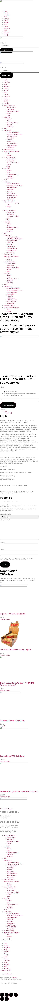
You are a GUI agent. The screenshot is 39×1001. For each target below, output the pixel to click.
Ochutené (10, 109)
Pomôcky (10, 126)
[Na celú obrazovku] (7, 995)
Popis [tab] (5, 411)
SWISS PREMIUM (12, 136)
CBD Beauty (11, 142)
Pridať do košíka (8, 405)
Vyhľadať (3, 43)
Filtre (8, 121)
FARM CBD (10, 138)
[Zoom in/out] (2, 995)
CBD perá (10, 125)
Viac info (3, 726)
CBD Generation (12, 144)
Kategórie (7, 15)
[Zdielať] (11, 995)
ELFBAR (9, 155)
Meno (2, 542)
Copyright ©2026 (5, 970)
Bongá (9, 119)
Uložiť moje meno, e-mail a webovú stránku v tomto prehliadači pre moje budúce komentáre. (16, 559)
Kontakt (6, 22)
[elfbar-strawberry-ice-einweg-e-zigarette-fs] (19, 337)
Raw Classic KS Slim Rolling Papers (15, 649)
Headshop (7, 117)
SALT (8, 153)
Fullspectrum (11, 107)
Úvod (5, 11)
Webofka (14, 978)
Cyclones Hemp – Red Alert (12, 720)
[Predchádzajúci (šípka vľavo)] (2, 999)
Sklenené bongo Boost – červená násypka (19, 791)
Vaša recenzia (5, 520)
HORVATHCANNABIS (13, 132)
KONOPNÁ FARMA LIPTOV (14, 134)
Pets (8, 115)
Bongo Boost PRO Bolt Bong (12, 756)
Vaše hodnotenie (6, 514)
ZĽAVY (5, 128)
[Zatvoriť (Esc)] (16, 995)
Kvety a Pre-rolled (13, 111)
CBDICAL (10, 140)
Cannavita (10, 147)
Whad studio (8, 974)
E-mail (2, 549)
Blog (5, 953)
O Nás (5, 17)
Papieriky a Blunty (12, 123)
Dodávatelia (7, 130)
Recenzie (6, 19)
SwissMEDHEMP (11, 146)
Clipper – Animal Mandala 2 (12, 614)
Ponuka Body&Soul (9, 106)
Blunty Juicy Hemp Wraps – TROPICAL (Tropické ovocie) (17, 684)
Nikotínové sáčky (9, 149)
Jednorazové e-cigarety (11, 151)
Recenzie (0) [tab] (8, 413)
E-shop (6, 13)
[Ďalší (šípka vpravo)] (7, 999)
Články (6, 21)
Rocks (9, 113)
